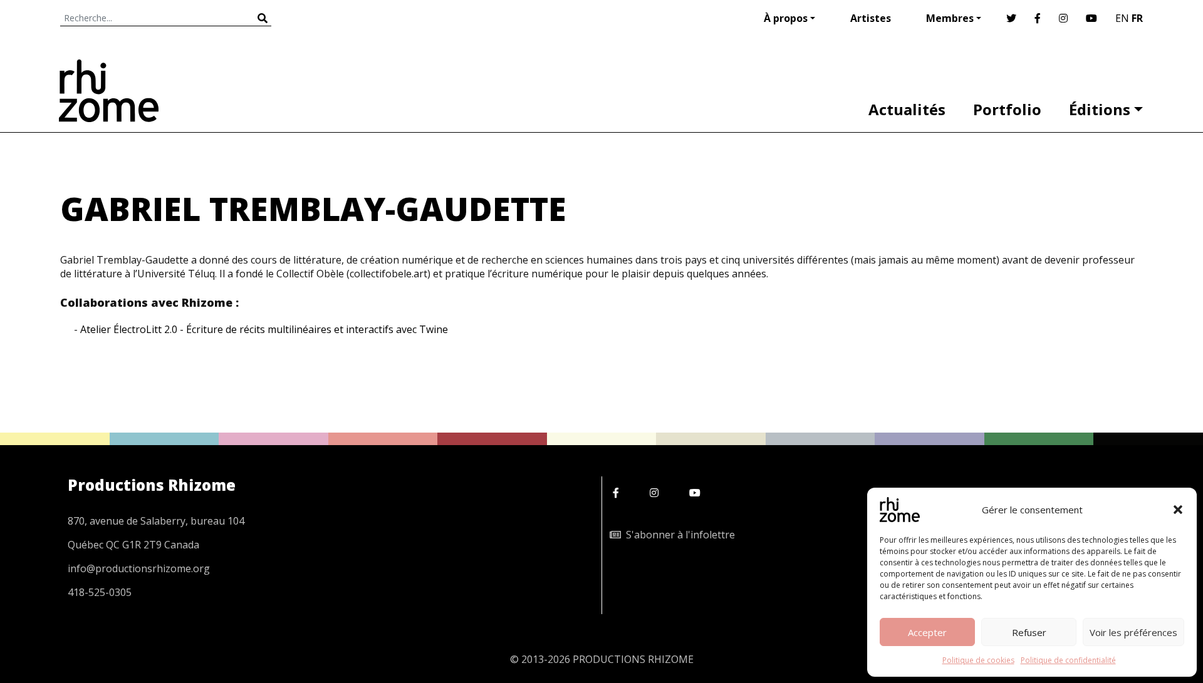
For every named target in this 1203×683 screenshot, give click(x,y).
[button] (1178, 509)
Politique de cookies (978, 660)
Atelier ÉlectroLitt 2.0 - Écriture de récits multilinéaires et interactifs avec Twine (264, 329)
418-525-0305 (100, 592)
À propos (786, 18)
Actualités (906, 109)
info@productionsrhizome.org (139, 568)
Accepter (927, 632)
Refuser (1029, 632)
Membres (950, 18)
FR (1137, 18)
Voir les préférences (1133, 632)
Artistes (870, 18)
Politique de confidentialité (1068, 660)
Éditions (1099, 109)
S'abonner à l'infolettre (678, 535)
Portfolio (1007, 109)
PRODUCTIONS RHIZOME (633, 659)
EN (1122, 18)
